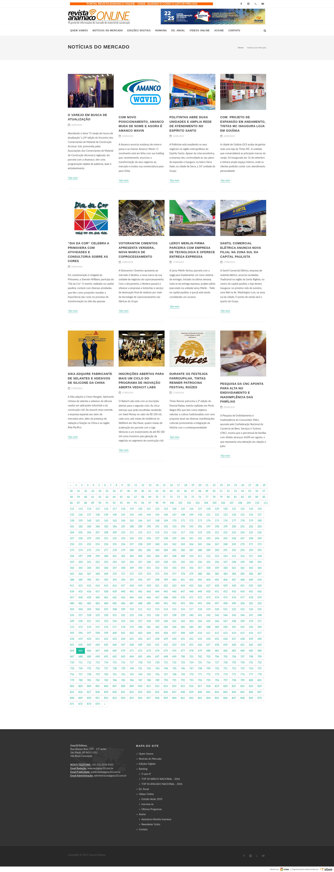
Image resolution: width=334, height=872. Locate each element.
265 (200, 544)
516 (183, 609)
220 (208, 532)
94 (128, 503)
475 (225, 597)
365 (72, 574)
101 (180, 503)
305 (149, 556)
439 (115, 591)
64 (114, 497)
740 (132, 668)
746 (183, 668)
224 (242, 532)
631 (183, 639)
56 (256, 491)
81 (235, 497)
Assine (142, 814)
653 (174, 645)
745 (174, 668)
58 (71, 497)
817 (200, 686)
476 (234, 597)
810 (140, 686)
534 (140, 615)
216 (174, 532)
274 (80, 550)
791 (174, 680)
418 (132, 586)
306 (157, 556)
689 (89, 657)
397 (149, 580)
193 (174, 526)
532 (123, 615)
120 (140, 509)
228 (80, 538)
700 (183, 657)
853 (115, 698)
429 (225, 586)
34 (99, 491)
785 (123, 680)
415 (106, 586)
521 (225, 609)
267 (217, 544)
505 (89, 609)
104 (206, 503)
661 (242, 645)
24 (228, 485)
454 (242, 591)
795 (208, 680)
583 (166, 627)
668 (106, 651)
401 (183, 580)
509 (123, 609)
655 (191, 645)
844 (234, 692)
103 (197, 503)
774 (225, 674)
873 (89, 704)
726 (208, 662)
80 (228, 497)
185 (106, 526)
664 (72, 651)
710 (72, 662)
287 (191, 550)
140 (115, 515)
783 (106, 680)
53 (235, 491)
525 (259, 609)
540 (191, 615)
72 (171, 497)
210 (123, 532)
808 (123, 686)
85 (264, 497)
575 (98, 627)
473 (208, 597)
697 (157, 657)
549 (72, 621)
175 (217, 521)
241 (191, 538)
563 (191, 621)
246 (234, 538)
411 (72, 586)
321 (89, 562)
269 (234, 544)
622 (106, 639)
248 (251, 538)
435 (80, 591)
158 (72, 521)
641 (72, 645)
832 (132, 692)
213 (149, 532)
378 (183, 574)
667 (98, 651)
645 (106, 645)
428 (217, 586)
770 (191, 674)
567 (225, 621)
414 (98, 586)
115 (98, 509)
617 (259, 633)
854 (123, 698)
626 (140, 639)
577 (115, 627)
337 (225, 562)
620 (89, 639)
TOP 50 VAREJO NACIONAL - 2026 (160, 779)
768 (174, 674)
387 (259, 574)
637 (234, 639)
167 (149, 521)
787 (140, 680)
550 (80, 621)
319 (72, 562)
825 (72, 692)
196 (200, 526)
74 (185, 497)
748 (200, 668)
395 (132, 580)
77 (206, 497)
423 (174, 586)
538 (174, 615)
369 (106, 574)
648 (132, 645)
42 (157, 491)
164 (123, 521)
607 (174, 633)
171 (183, 521)
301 (115, 556)
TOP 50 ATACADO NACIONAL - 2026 (161, 784)
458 (80, 597)
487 (132, 603)
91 (107, 503)
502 (259, 603)
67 (135, 497)
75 (192, 497)
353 (166, 568)
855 (132, 698)
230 (98, 538)
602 (132, 633)
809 (132, 686)
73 (178, 497)
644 (98, 645)
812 (157, 686)
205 (80, 532)
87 (78, 503)
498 (225, 603)
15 (164, 485)
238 (166, 538)
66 (128, 497)
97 (149, 503)
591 (234, 627)
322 (98, 562)
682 (225, 651)
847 (259, 692)
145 (157, 515)
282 (149, 550)
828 (98, 692)
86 (71, 503)
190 (149, 526)
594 (259, 627)
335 (208, 562)
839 (191, 692)
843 (225, 692)
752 (234, 668)
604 (149, 633)
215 (166, 532)
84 (256, 497)
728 (225, 662)
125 (183, 509)
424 (183, 586)
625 (132, 639)
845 (242, 692)
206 (89, 532)
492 (174, 603)
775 (234, 674)
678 (191, 651)
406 (225, 580)
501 (251, 603)
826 (80, 692)
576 (106, 627)
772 (208, 674)
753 (242, 668)
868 (242, 698)
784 (115, 680)
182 (80, 526)
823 (251, 686)
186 (115, 526)
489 (149, 603)
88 (85, 503)
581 (149, 627)
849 (80, 698)
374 (149, 574)
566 (217, 621)
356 (191, 568)
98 (157, 503)
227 (72, 538)
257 (132, 544)
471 (191, 597)
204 (72, 532)
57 (264, 491)
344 (89, 568)
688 (80, 657)
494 (191, 603)
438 (106, 591)
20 (199, 485)
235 (140, 538)
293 (242, 550)
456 (259, 591)
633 (200, 639)
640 (259, 639)
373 (140, 574)
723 (183, 662)
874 (98, 704)
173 (200, 521)
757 (80, 674)
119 (132, 509)
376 (166, 574)
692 (115, 657)
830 (115, 692)
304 (140, 556)
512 (149, 609)
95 (135, 503)
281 (140, 550)
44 (171, 491)
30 (71, 491)
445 (166, 591)
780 (80, 680)
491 (166, 603)
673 (149, 651)
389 (80, 580)
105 (214, 503)
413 (89, 586)
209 (115, 532)
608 (183, 633)
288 (200, 550)
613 (225, 633)
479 (259, 597)
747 (191, 668)
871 (72, 704)
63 (107, 497)
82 (242, 497)
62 (99, 497)
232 (115, 538)
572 (72, 627)
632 (191, 639)
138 (98, 515)
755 (259, 668)
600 (115, 633)
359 (217, 568)
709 (259, 657)
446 (174, 591)
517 (191, 609)
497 (217, 603)
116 (106, 509)
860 (174, 698)
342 (72, 568)
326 (132, 562)
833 (140, 692)
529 (98, 615)
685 (251, 651)
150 (200, 515)
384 (234, 574)
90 (99, 503)
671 (132, 651)
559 (157, 621)
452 (225, 591)
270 (242, 544)
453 (234, 591)
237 (157, 538)
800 (251, 680)
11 (135, 485)
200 (234, 526)
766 (157, 674)
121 (149, 509)
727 (217, 662)
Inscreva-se (147, 804)
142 (132, 515)
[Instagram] (248, 4)
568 (234, 621)
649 (140, 645)
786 (132, 680)
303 (132, 556)
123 (166, 509)
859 (166, 698)
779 (72, 680)
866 (225, 698)
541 (200, 615)
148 (183, 515)
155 (242, 515)
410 (259, 580)
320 (80, 562)
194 (183, 526)
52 (228, 491)
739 (123, 668)
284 (166, 550)
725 (200, 662)
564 (200, 621)
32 (85, 491)
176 (225, 521)
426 (200, 586)
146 (166, 515)
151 (208, 515)
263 (183, 544)
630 (174, 639)
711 (80, 662)
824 (259, 686)
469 (174, 597)
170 (174, 521)
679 (200, 651)
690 (98, 657)
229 (89, 538)
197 (208, 526)
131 (234, 509)
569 (242, 621)
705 (225, 657)
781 (89, 680)
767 (166, 674)
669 (115, 651)
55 (249, 491)
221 (217, 532)
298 (89, 556)
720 (157, 662)
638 (242, 639)
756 (72, 674)
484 (106, 603)
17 (178, 485)
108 (240, 503)
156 (251, 515)
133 (251, 509)
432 (251, 586)
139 (106, 515)
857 (149, 698)
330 (166, 562)
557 (140, 621)
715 (115, 662)
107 (231, 503)
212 (140, 532)
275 (89, 550)
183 (89, 526)
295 (259, 550)
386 (251, 574)
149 (191, 515)
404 (208, 580)
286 (183, 550)
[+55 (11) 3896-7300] (255, 4)
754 (251, 668)
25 (235, 485)
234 (132, 538)
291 (225, 550)
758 (89, 674)
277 (106, 550)
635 (217, 639)
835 (157, 692)
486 (123, 603)
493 (183, 603)
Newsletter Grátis (150, 824)
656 (200, 645)
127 (200, 509)
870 (259, 698)
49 (206, 491)
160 (89, 521)
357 (200, 568)
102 (189, 503)
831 (123, 692)
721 (166, 662)
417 (123, 586)
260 (157, 544)
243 (208, 538)
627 (149, 639)
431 (242, 586)
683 (234, 651)
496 (208, 603)
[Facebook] (241, 4)
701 (191, 657)
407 (234, 580)
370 (115, 574)
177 (234, 521)
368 (98, 574)
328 (149, 562)
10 (128, 485)
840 (200, 692)
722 (174, 662)
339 (242, 562)
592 (242, 627)
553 (106, 621)
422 (166, 586)
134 (259, 509)
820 (225, 686)
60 (85, 497)
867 (234, 698)
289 (208, 550)
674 (157, 651)
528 (89, 615)
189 (140, 526)
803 (80, 686)
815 (183, 686)
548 (259, 615)
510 (132, 609)
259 (149, 544)
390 (89, 580)
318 (259, 556)
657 (208, 645)
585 (183, 627)
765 (149, 674)
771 (200, 674)
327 (140, 562)
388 (72, 580)
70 (157, 497)
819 (217, 686)
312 (208, 556)
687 (72, 657)
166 (140, 521)
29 (264, 485)
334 (200, 562)
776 (242, 674)
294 (251, 550)
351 (149, 568)
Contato (143, 829)
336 (217, 562)
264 (191, 544)
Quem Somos (146, 754)
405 (217, 580)
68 (142, 497)
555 (123, 621)
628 (157, 639)
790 (166, 680)
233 (123, 538)
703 (208, 657)
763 (132, 674)
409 (251, 580)
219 (200, 532)
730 (242, 662)
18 (185, 485)
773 (217, 674)
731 (251, 662)
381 (208, 574)
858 (157, 698)
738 (115, 668)
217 (183, 532)
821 (234, 686)
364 (259, 568)
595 (72, 633)
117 (115, 509)
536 (157, 615)
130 (225, 509)
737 (106, 668)
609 (191, 633)
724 (191, 662)
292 (234, 550)
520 (217, 609)
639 (251, 639)
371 (123, 574)
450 (208, 591)
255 (115, 544)
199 (225, 526)
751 (225, 668)
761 (115, 674)
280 (132, 550)
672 (140, 651)
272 (259, 544)
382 (217, 574)
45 (178, 491)
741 (140, 668)
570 (251, 621)
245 (225, 538)
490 (157, 603)
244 (217, 538)
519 (208, 609)
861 (183, 698)
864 (208, 698)
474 (217, 597)
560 (166, 621)
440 (123, 591)
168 (157, 521)
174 (208, 521)
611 (208, 633)
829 (106, 692)
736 (98, 668)
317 (251, 556)
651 (157, 645)
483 (98, 603)
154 (234, 515)
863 (200, 698)
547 (251, 615)
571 (259, 621)
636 (225, 639)
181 (72, 526)
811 (149, 686)
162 (106, 521)
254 (106, 544)
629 (166, 639)
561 (174, 621)
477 (242, 597)
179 (251, 521)
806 (106, 686)
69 (149, 497)
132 (242, 509)
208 (106, 532)
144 (149, 515)
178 (242, 521)
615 (242, 633)
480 (72, 603)
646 (115, 645)
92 (114, 503)
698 (166, 657)
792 (183, 680)
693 (123, 657)
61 (92, 497)
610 (200, 633)
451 (217, 591)
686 (259, 651)
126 (191, 509)
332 (183, 562)
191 (157, 526)
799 (242, 680)
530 (106, 615)
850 (89, 698)
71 (164, 497)
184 (98, 526)
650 (149, 645)
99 (164, 503)
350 (140, 568)
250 (72, 544)
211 (132, 532)
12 (142, 485)
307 (166, 556)
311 (200, 556)
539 (183, 615)
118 (123, 509)
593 (251, 627)
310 (191, 556)
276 (98, 550)
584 (174, 627)
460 (98, 597)
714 (106, 662)
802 (72, 686)
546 (242, 615)
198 (217, 526)
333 (191, 562)
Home (240, 48)
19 (192, 485)
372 (132, 574)
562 (183, 621)
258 (140, 544)
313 (217, 556)
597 (89, 633)
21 (207, 485)
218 (191, 532)
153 (225, 515)
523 (242, 609)
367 (89, 574)
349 (132, 568)
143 (140, 515)
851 (98, 698)
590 (225, 627)
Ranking (143, 769)
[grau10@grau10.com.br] (262, 4)
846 (251, 692)
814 (174, 686)
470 (183, 597)
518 (200, 609)
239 (174, 538)
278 (115, 550)
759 (98, 674)
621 (98, 639)
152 (217, 515)
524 (251, 609)
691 (106, 657)
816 (191, 686)
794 (200, 680)
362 (242, 568)
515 (174, 609)
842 (217, 692)
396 (140, 580)
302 (123, 556)
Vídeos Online (146, 794)
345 (98, 568)
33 (92, 491)
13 (150, 485)
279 (123, 550)
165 (132, 521)
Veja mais (73, 177)
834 (149, 692)
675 (166, 651)
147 (174, 515)
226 (259, 532)
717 (132, 662)
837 (174, 692)
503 (72, 609)
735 (89, 668)
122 (157, 509)
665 (80, 651)
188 (132, 526)
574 (89, 627)
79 (221, 497)
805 (98, 686)
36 (114, 491)
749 (208, 668)
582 (157, 627)
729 (234, 662)
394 (123, 580)
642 (80, 645)
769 (183, 674)
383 (225, 574)
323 (106, 562)
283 (157, 550)
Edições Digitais (147, 764)
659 (225, 645)
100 (172, 503)
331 (174, 562)
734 (80, 668)
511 (140, 609)
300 (106, 556)
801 (259, 680)
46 (185, 491)
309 (183, 556)
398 (157, 580)
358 (208, 568)
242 (200, 538)
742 (149, 668)
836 (166, 692)
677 (183, 651)
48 (199, 491)
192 (166, 526)
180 (259, 521)
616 (251, 633)
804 (89, 686)
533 (132, 615)
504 (80, 609)
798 (234, 680)
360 (225, 568)
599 (106, 633)
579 (132, 627)
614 (234, 633)
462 (115, 597)
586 (191, 627)
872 (80, 704)
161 (98, 521)
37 (121, 491)
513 (157, 609)
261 (166, 544)
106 (223, 503)
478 (251, 597)
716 (123, 662)
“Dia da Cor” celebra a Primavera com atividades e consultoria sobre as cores (88, 252)
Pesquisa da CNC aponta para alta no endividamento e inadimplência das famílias (241, 392)
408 (242, 580)
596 (80, 633)
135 (72, 515)
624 (123, 639)
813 (166, 686)
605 (157, 633)
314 (225, 556)
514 (166, 609)
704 (217, 657)
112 (72, 509)
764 (140, 674)
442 (140, 591)
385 (242, 574)
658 (217, 645)
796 (217, 680)
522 (234, 609)
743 (157, 668)
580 (140, 627)
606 (166, 633)
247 (242, 538)
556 (132, 621)
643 (89, 645)
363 (251, 568)
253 (98, 544)
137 (89, 515)
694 (132, 657)
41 (149, 491)
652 (166, 645)
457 (72, 597)
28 (257, 485)
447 (183, 591)
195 (191, 526)
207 (98, 532)
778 (259, 674)
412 (80, 586)
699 (174, 657)
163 (115, 521)
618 (72, 639)
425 (191, 586)
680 (208, 651)
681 (217, 651)
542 (208, 615)
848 (72, 698)
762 (123, 674)
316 (242, 556)
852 (106, 698)
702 (200, 657)
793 (191, 680)
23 (221, 485)
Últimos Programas (151, 809)
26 (242, 485)
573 (80, 627)
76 (199, 497)
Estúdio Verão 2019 (151, 799)
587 (200, 627)
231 (106, 538)
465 (140, 597)
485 (115, 603)
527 (80, 615)
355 (183, 568)
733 (72, 668)
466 (149, 597)
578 (123, 627)
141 (123, 515)
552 (98, 621)
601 (123, 633)
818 (208, 686)
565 (208, 621)
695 (140, 657)
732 (259, 662)
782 (98, 680)
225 (251, 532)
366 (80, 574)
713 (98, 662)
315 (234, 556)
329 (157, 562)
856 (140, 698)
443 (149, 591)
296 (72, 556)
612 (217, 633)
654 (183, 645)
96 (142, 503)
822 (242, 686)
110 (257, 503)
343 (80, 568)
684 (242, 651)
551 (89, 621)
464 (132, 597)
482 (89, 603)
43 (164, 491)
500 (242, 603)
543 (217, 615)
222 (225, 532)
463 (123, 597)
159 (80, 521)
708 (251, 657)
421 (157, 586)
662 (251, 645)
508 (115, 609)
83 (249, 497)
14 (157, 485)
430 (234, 586)
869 (251, 698)
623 (115, 639)
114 (89, 509)
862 (191, 698)
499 (234, 603)
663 (259, 645)
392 (106, 580)
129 (217, 509)
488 (140, 603)
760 (106, 674)
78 (214, 497)
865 (217, 698)
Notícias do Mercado (150, 759)
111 (266, 503)
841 (208, 692)
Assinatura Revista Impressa (156, 819)
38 (128, 491)
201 (242, 526)
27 (249, 485)
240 (183, 538)
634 (208, 639)
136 (80, 515)
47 (192, 491)
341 (259, 562)
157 (259, 515)
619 (80, 639)
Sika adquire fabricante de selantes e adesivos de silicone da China (90, 378)
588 (208, 627)
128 (208, 509)
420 (149, 586)
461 (106, 597)
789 (157, 680)
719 (149, 662)
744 (166, 668)
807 (115, 686)
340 (251, 562)
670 (123, 651)
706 (234, 657)
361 (234, 568)
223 (234, 532)
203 (259, 526)
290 (217, 550)
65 (121, 497)
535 (149, 615)
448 (191, 591)
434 (72, 591)
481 (80, 603)
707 (242, 657)
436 (89, 591)
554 (115, 621)
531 (115, 615)
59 (78, 497)
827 (89, 692)
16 (171, 485)
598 (98, 633)
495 (200, 603)
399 (166, 580)
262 (174, 544)
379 (191, 574)
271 (251, 544)
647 (123, 645)
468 (166, 597)
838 (183, 692)
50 (214, 491)
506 (98, 609)
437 (98, 591)
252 (89, 544)
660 (234, 645)
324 (115, 562)
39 (135, 491)
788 (149, 680)
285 (174, 550)
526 (72, 615)
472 (200, 597)
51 (221, 491)
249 (259, 538)
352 (157, 568)
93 (121, 503)
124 (174, 509)
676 (174, 651)
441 (132, 591)
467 (157, 597)
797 (225, 680)
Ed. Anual (144, 789)
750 (217, 668)
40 (142, 491)
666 (89, 651)
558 (149, 621)
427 (208, 586)
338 (234, 562)
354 (174, 568)
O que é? (146, 774)
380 (200, 574)
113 (80, 509)
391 (98, 580)
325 (123, 562)
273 (72, 550)
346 (106, 568)
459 (89, 597)
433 (259, 586)
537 (166, 615)
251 (80, 544)
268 (225, 544)
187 (123, 526)
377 (174, 574)
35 (107, 491)
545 (234, 615)
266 (208, 544)
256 (123, 544)
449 (200, 591)
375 (157, 574)
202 (251, 526)
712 (89, 662)
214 (157, 532)
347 (115, 568)
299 (98, 556)
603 (140, 633)
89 (92, 503)
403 (200, 580)
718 (140, 662)
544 (225, 615)
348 (123, 568)
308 (174, 556)
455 (251, 591)
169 (166, 521)
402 (191, 580)
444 (157, 591)
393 (115, 580)
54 (242, 491)
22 (214, 485)
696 (149, 657)
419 (140, 586)
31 (78, 491)
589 (217, 627)
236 (149, 538)
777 (251, 674)
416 (115, 586)
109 (248, 503)
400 (174, 580)
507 (106, 609)
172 (191, 521)
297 (80, 556)
